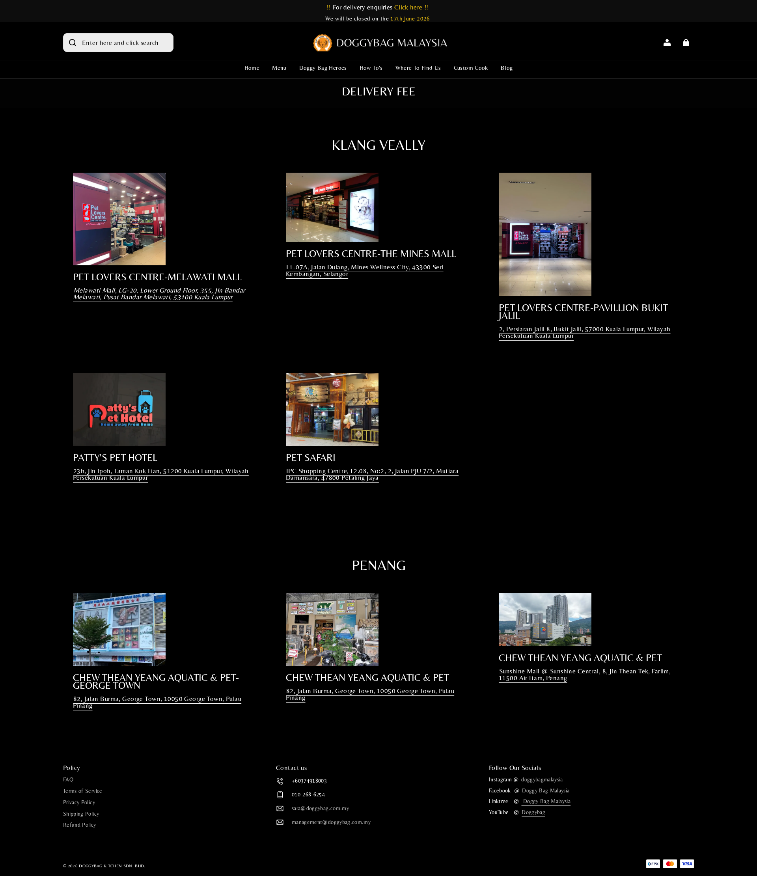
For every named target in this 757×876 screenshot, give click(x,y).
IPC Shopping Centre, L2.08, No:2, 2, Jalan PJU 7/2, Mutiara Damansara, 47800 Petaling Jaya (372, 474)
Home (252, 67)
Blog (507, 67)
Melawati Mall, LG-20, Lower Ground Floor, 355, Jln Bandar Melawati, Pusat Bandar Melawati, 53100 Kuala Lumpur (159, 293)
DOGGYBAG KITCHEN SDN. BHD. (112, 865)
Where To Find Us (418, 67)
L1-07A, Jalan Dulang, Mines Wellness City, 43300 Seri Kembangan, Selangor (365, 270)
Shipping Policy (81, 814)
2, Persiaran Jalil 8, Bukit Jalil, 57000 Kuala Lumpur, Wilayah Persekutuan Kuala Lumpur (585, 332)
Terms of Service (83, 791)
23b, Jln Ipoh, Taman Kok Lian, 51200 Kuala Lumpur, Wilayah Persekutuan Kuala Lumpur (161, 474)
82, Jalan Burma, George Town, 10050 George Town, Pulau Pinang (157, 702)
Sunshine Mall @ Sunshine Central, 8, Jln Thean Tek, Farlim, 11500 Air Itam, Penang (585, 674)
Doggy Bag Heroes (323, 67)
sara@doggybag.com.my (320, 808)
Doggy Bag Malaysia (545, 790)
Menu (279, 67)
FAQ (68, 779)
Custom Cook (471, 67)
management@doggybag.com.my (331, 822)
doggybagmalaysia (542, 779)
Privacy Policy (79, 802)
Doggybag (533, 812)
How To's (371, 67)
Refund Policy (79, 825)
